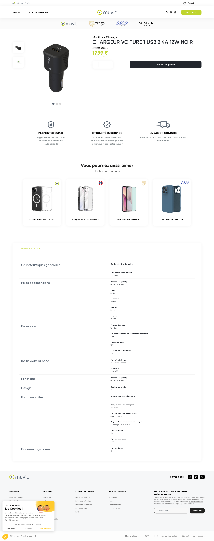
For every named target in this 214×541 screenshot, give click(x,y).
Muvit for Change (16, 498)
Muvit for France (15, 501)
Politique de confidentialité (165, 536)
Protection (46, 498)
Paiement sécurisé (83, 501)
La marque (112, 498)
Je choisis (28, 529)
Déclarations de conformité (193, 536)
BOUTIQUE (191, 12)
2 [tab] (57, 104)
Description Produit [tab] (31, 248)
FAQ (77, 512)
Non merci (11, 529)
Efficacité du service (83, 505)
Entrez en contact (82, 498)
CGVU (146, 536)
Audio (44, 501)
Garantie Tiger (81, 508)
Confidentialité (114, 505)
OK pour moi (45, 529)
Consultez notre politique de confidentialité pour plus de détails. (178, 503)
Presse (16, 12)
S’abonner (197, 511)
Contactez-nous (38, 12)
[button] (5, 537)
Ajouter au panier (165, 64)
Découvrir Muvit (23, 3)
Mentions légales (132, 536)
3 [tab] (60, 104)
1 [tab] (53, 104)
